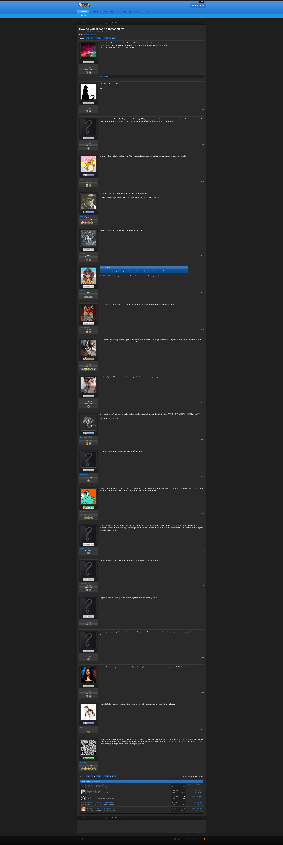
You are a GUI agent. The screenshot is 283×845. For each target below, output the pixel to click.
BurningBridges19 (86, 548)
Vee (81, 400)
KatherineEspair (109, 31)
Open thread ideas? (94, 791)
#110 (202, 402)
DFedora (83, 762)
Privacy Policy (175, 839)
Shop (150, 11)
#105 (202, 218)
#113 (202, 513)
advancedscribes (85, 655)
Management (106, 787)
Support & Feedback (108, 804)
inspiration (87, 34)
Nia (81, 621)
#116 (202, 623)
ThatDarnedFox (85, 327)
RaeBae (89, 792)
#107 (202, 292)
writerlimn (83, 253)
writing (94, 34)
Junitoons (83, 511)
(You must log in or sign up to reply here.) (193, 776)
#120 (202, 764)
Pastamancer (84, 583)
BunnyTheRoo (197, 796)
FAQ (136, 11)
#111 (202, 439)
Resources (109, 11)
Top (201, 839)
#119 (202, 729)
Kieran (88, 804)
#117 (202, 657)
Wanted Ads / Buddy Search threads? (100, 803)
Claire (88, 787)
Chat (143, 11)
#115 (202, 586)
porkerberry (84, 474)
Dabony (82, 290)
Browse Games (96, 11)
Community (82, 11)
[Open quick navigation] (204, 23)
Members (127, 11)
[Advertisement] (187, 55)
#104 (202, 181)
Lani (81, 727)
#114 (202, 550)
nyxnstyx (83, 690)
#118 (202, 692)
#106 (202, 255)
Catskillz (83, 107)
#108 (202, 330)
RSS (204, 839)
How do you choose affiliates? (97, 785)
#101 (202, 73)
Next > (114, 38)
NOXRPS (198, 791)
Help (189, 839)
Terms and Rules (164, 839)
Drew (81, 363)
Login (201, 1)
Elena (101, 76)
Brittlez (88, 810)
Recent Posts (82, 15)
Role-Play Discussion (92, 31)
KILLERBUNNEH (195, 785)
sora (81, 179)
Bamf (88, 798)
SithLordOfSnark (196, 802)
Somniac (83, 216)
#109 (202, 365)
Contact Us (183, 839)
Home (197, 839)
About (118, 11)
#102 (202, 109)
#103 (202, 144)
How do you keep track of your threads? (101, 808)
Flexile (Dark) (82, 839)
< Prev (88, 38)
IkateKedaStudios (86, 437)
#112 (202, 476)
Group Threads (92, 797)
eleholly (82, 66)
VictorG (82, 142)
